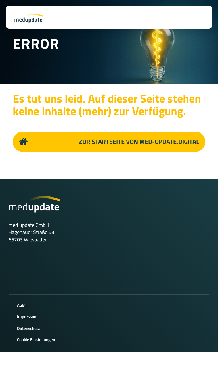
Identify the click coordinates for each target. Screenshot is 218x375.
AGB (21, 305)
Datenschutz (28, 328)
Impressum (27, 316)
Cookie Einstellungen (36, 339)
